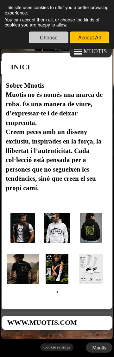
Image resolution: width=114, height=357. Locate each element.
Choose (49, 37)
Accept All (89, 37)
